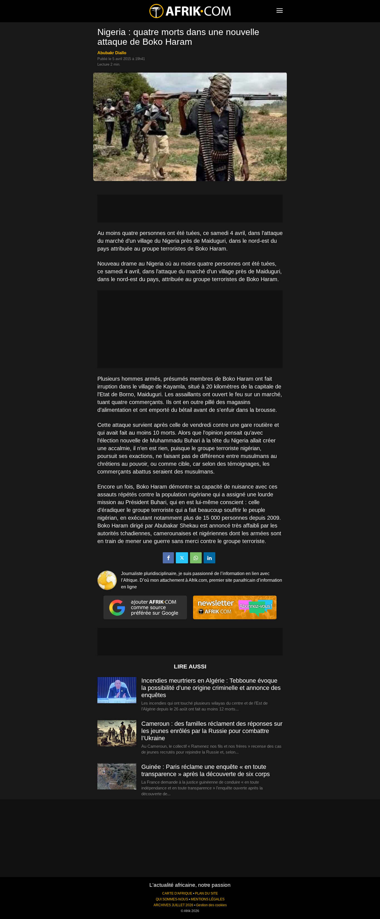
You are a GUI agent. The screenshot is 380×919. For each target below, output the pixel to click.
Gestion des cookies (211, 905)
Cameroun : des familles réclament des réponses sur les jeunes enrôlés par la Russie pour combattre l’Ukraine (211, 731)
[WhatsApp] (196, 557)
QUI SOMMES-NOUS (172, 899)
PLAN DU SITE (206, 893)
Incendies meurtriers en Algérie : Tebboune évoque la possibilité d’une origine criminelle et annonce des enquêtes (211, 687)
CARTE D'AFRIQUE (177, 893)
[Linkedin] (209, 557)
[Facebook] (168, 557)
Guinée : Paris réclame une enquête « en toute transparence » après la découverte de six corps (205, 770)
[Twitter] (182, 557)
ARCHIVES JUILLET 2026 (173, 905)
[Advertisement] (190, 208)
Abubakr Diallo (111, 52)
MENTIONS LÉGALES (207, 899)
